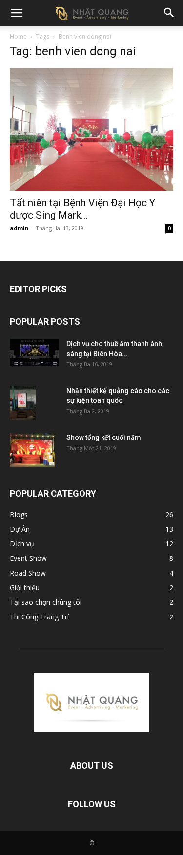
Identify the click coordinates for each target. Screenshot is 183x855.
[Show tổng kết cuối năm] (32, 450)
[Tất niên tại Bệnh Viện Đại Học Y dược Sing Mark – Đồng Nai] (91, 129)
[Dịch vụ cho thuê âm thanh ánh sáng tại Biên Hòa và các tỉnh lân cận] (34, 352)
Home (18, 36)
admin (19, 228)
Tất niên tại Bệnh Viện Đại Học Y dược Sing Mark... (82, 209)
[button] (16, 13)
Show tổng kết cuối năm (103, 437)
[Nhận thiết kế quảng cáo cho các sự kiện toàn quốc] (23, 403)
